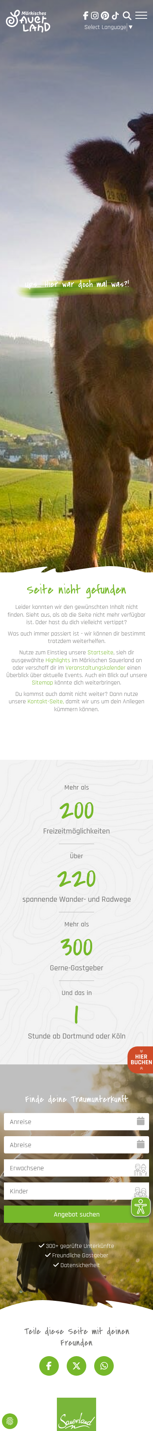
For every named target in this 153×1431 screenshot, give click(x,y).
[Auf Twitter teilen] (76, 1366)
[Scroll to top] (135, 1413)
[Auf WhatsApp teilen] (104, 1366)
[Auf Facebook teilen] (49, 1366)
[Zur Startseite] (28, 17)
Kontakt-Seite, (45, 701)
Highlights (58, 660)
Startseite (100, 652)
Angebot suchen (77, 1214)
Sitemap (42, 683)
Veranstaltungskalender (96, 668)
